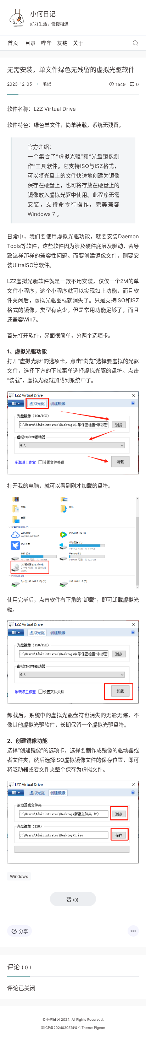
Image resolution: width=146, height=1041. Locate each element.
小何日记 (43, 14)
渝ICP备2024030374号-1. (61, 1028)
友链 (62, 43)
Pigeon (99, 1028)
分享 (23, 931)
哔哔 (46, 43)
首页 (13, 43)
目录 (30, 43)
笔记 (47, 84)
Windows (19, 876)
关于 (78, 43)
